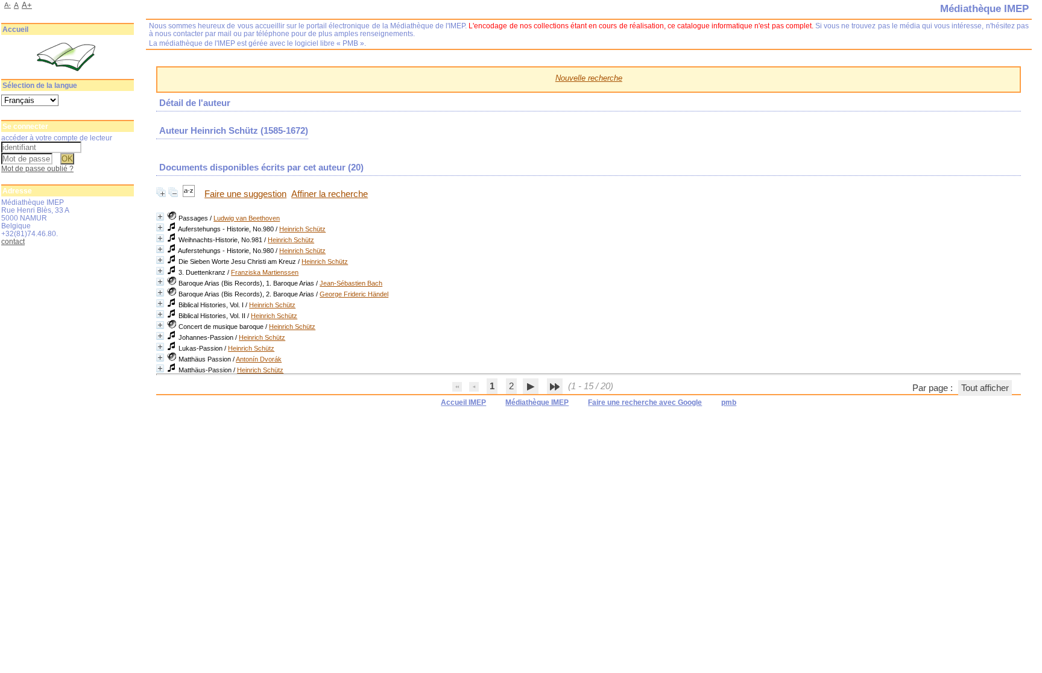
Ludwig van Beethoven (246, 218)
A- (7, 4)
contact (13, 241)
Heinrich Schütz (302, 229)
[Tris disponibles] (190, 194)
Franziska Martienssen (264, 272)
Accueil (15, 29)
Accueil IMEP (463, 402)
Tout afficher (985, 388)
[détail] (160, 217)
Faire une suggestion (245, 194)
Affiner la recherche (329, 194)
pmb (728, 402)
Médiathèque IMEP (537, 402)
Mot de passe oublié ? (37, 168)
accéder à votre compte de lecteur (56, 138)
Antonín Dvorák (259, 359)
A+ (27, 5)
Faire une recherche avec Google (645, 402)
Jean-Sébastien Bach (351, 283)
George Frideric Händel (354, 294)
